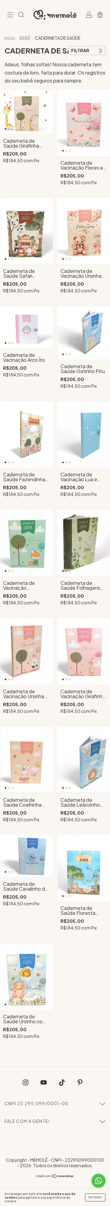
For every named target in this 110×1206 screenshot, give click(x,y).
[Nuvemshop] (55, 1176)
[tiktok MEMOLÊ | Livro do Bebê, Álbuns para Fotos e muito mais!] (62, 1082)
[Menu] (10, 15)
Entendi (95, 1197)
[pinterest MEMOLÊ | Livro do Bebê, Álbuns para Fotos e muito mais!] (80, 1082)
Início (10, 38)
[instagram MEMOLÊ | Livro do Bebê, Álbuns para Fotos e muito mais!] (26, 1082)
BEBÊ (25, 38)
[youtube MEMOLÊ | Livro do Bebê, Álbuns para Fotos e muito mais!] (44, 1082)
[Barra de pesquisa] (21, 15)
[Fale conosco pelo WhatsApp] (98, 1181)
